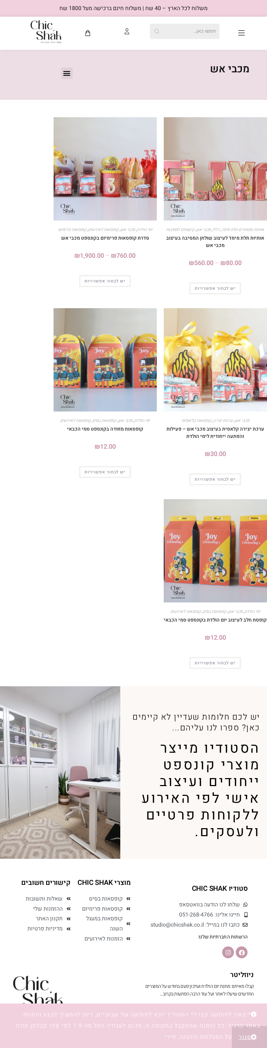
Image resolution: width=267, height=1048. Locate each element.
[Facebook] (242, 952)
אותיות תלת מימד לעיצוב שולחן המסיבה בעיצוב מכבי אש (215, 241)
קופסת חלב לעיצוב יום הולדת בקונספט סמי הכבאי (215, 620)
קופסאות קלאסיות (196, 420)
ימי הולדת (144, 229)
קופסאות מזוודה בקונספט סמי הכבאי (105, 429)
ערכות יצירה (223, 420)
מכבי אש (203, 229)
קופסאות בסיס (104, 420)
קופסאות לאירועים (103, 229)
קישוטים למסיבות (180, 229)
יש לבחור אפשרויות (215, 288)
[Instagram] (228, 952)
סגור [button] (245, 1037)
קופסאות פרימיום (72, 229)
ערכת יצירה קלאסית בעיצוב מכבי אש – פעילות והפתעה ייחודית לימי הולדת (215, 432)
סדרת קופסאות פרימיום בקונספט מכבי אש (105, 238)
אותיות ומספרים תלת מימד (242, 229)
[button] (241, 33)
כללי (216, 229)
